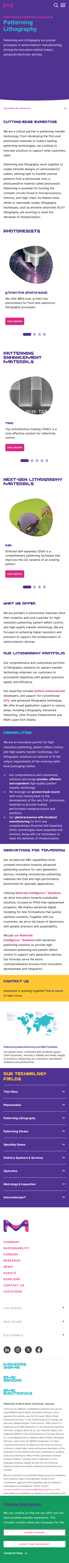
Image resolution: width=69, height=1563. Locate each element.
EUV (7, 700)
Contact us (14, 1285)
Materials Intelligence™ (31, 893)
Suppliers (12, 1279)
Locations (13, 1291)
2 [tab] (34, 338)
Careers (11, 1254)
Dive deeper (14, 321)
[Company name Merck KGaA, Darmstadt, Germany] (8, 5)
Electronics (24, 17)
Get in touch (54, 991)
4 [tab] (44, 338)
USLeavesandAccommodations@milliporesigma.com (30, 1489)
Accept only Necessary (35, 1544)
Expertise (9, 17)
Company (12, 1242)
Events (10, 1273)
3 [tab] (39, 338)
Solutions (54, 893)
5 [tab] (47, 464)
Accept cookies (35, 1532)
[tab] (34, 1307)
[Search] (56, 5)
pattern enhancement (49, 691)
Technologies (42, 17)
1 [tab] (24, 338)
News (8, 1266)
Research (12, 1260)
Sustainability (17, 1248)
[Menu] (63, 5)
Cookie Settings (13, 1553)
